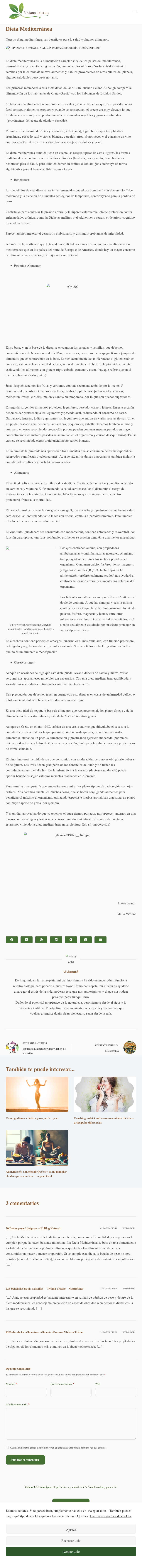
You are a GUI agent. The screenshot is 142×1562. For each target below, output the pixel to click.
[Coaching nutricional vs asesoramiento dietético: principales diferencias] (105, 1094)
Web (97, 1384)
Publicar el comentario (25, 1459)
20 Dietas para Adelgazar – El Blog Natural (33, 1228)
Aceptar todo (71, 1551)
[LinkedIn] (56, 939)
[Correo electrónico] (100, 939)
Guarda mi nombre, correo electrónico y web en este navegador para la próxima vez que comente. (58, 1447)
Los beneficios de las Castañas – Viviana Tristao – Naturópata (44, 1288)
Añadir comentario (18, 1404)
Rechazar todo (71, 1540)
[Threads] (86, 939)
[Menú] (134, 12)
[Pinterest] (41, 939)
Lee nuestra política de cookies (110, 1516)
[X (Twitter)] (27, 939)
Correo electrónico (62, 1384)
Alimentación (51, 47)
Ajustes (71, 1529)
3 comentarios (91, 47)
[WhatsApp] (71, 939)
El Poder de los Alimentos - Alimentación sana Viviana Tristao (44, 1332)
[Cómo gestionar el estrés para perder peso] (37, 1094)
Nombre (12, 1384)
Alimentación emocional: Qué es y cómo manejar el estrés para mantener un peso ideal (36, 1173)
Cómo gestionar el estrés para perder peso (32, 1118)
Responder (128, 1228)
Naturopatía (69, 47)
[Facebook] (12, 939)
